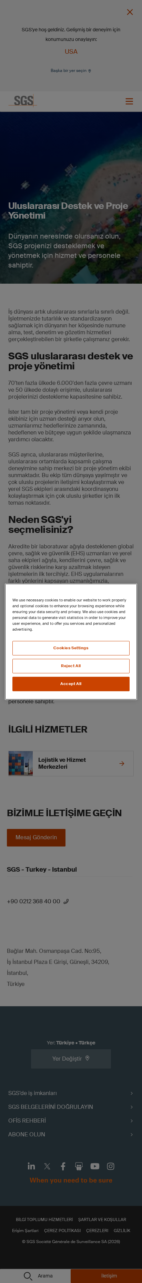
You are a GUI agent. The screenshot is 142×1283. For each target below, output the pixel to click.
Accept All (71, 683)
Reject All (71, 666)
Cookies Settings (70, 648)
